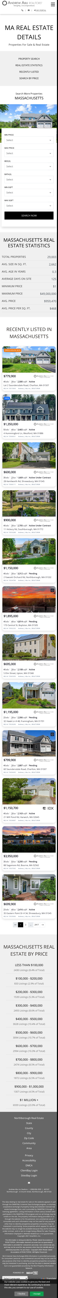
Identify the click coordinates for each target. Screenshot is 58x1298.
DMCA (29, 1165)
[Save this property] (52, 350)
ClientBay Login (29, 1170)
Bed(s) (7, 161)
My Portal (41, 10)
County (29, 1128)
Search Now (29, 215)
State (29, 1123)
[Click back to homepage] (21, 3)
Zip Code (29, 1138)
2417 (37, 924)
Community (29, 1143)
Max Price (9, 148)
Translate (51, 1278)
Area (29, 1148)
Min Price (9, 134)
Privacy (29, 1155)
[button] (53, 4)
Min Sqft (8, 187)
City (29, 1133)
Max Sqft (8, 200)
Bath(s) (7, 174)
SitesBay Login (29, 1175)
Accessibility (29, 1160)
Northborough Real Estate (29, 1118)
